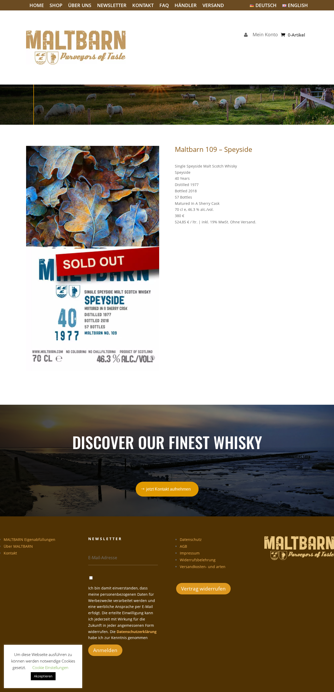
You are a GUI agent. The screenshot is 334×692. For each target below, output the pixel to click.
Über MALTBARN (18, 546)
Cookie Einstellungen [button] (50, 667)
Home (36, 5)
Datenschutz (191, 539)
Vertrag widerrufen (203, 588)
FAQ (164, 5)
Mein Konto (264, 35)
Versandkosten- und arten (202, 566)
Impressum (190, 553)
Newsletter (112, 5)
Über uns (79, 5)
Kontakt (143, 5)
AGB (183, 546)
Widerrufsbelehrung (198, 559)
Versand (213, 5)
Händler (186, 5)
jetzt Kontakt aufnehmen (168, 489)
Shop (56, 5)
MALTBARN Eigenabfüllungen (29, 539)
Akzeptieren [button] (43, 676)
